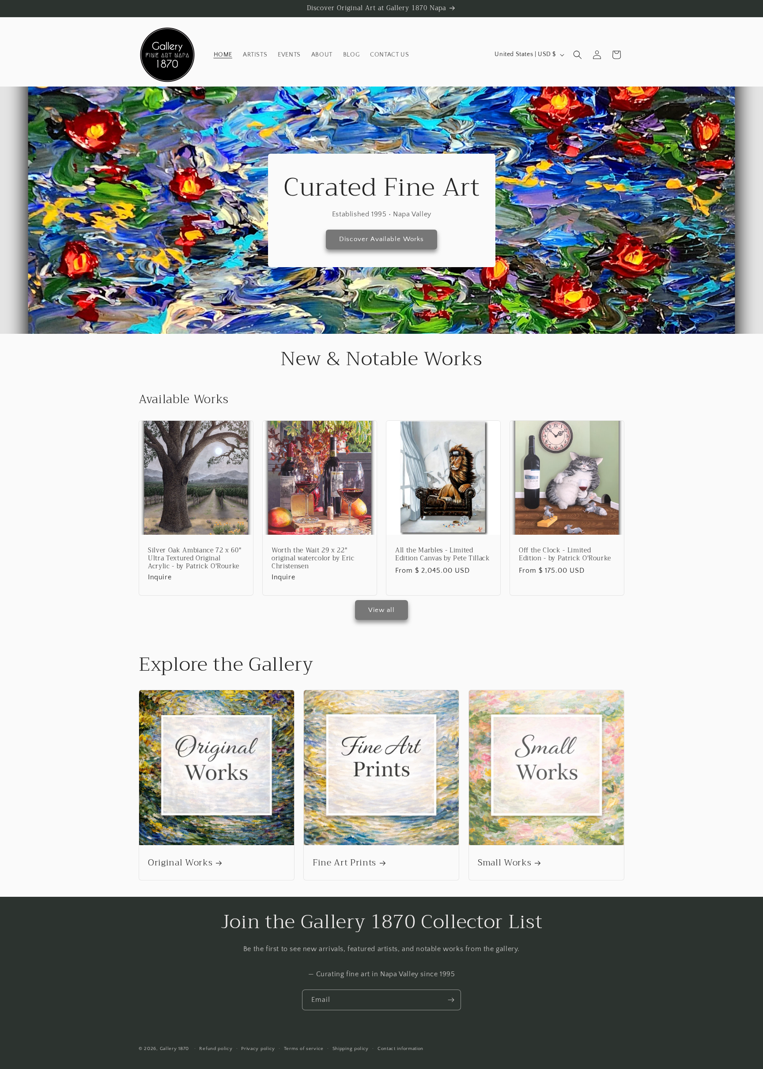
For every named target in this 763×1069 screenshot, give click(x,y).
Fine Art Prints (344, 862)
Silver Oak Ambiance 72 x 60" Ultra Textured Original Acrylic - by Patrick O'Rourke (195, 559)
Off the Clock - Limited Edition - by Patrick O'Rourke (565, 555)
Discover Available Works (381, 239)
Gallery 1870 (174, 1048)
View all (381, 610)
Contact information (400, 1048)
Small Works (504, 862)
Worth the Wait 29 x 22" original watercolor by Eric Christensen (313, 559)
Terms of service (304, 1048)
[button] (577, 54)
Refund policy (215, 1048)
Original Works (180, 862)
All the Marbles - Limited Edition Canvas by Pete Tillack (442, 555)
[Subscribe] (451, 1000)
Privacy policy (258, 1048)
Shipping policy (350, 1048)
